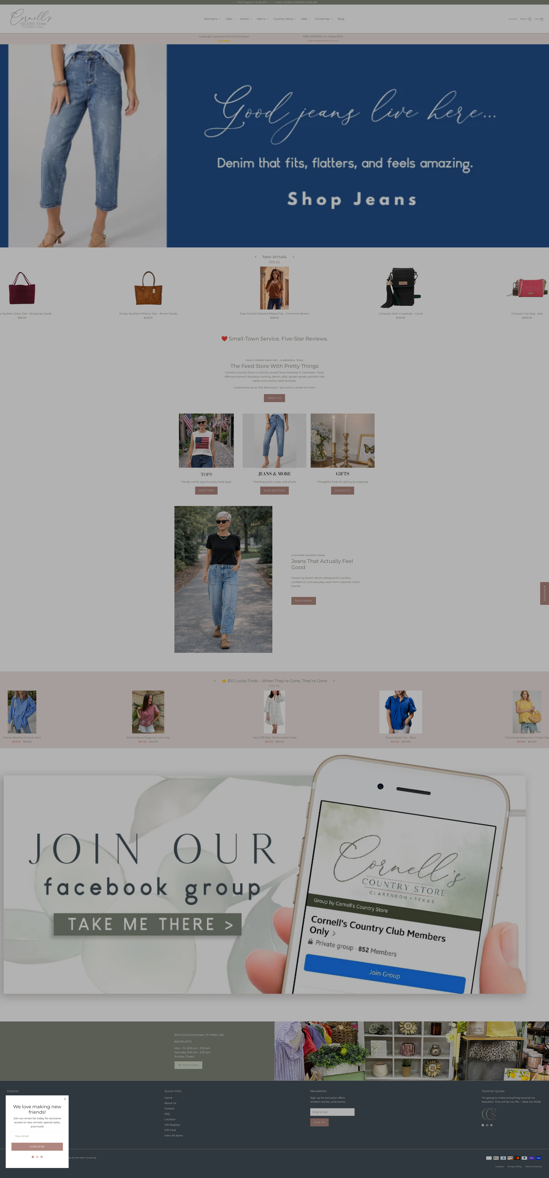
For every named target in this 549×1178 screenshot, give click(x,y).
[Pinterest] (41, 1157)
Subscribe (37, 1146)
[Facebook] (33, 1157)
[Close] (65, 1099)
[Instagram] (37, 1157)
